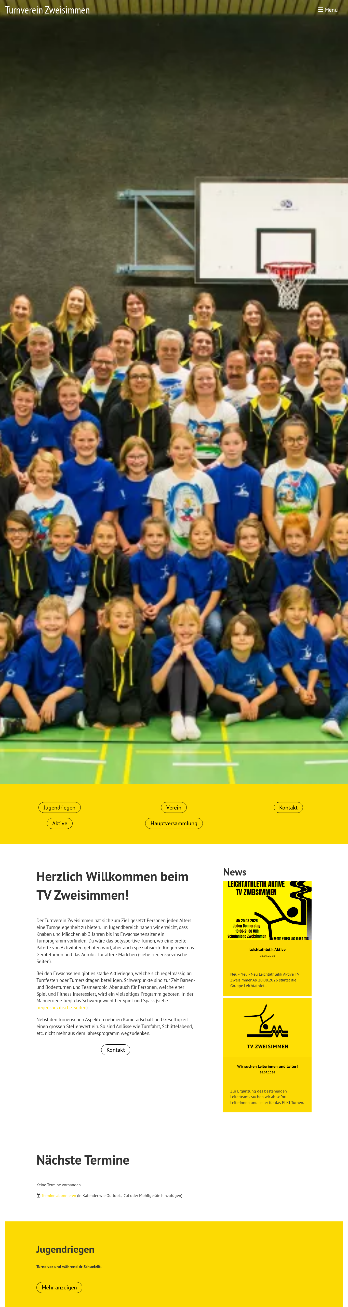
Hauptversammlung (174, 823)
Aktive (59, 823)
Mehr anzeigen (59, 1287)
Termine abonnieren (59, 1195)
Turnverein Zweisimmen (47, 9)
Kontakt (288, 807)
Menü (330, 9)
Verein (173, 807)
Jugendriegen (59, 807)
